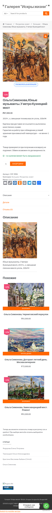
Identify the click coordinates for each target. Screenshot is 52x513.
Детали (6, 202)
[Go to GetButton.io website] (46, 510)
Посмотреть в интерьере (26, 84)
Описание (7, 195)
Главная (8, 24)
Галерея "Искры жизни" (26, 6)
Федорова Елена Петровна (13, 448)
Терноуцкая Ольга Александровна (16, 454)
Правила (16, 506)
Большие (36, 24)
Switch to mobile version (10, 511)
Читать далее (26, 353)
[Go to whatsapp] (46, 506)
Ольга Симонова (15, 180)
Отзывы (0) (8, 209)
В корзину (17, 164)
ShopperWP (43, 499)
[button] (46, 36)
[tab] (26, 195)
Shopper (28, 499)
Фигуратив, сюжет (23, 24)
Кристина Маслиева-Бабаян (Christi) (17, 459)
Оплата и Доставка (10, 503)
